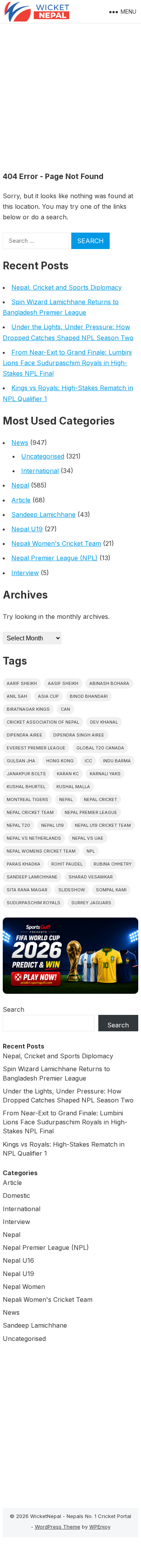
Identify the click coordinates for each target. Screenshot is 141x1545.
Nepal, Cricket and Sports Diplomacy (66, 287)
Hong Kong (60, 761)
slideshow (71, 890)
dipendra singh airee (78, 735)
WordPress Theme (57, 1526)
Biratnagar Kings (28, 709)
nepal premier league (91, 812)
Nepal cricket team (30, 812)
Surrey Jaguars (91, 902)
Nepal (20, 485)
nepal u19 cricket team (103, 825)
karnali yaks (105, 773)
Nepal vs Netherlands (34, 838)
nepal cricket (100, 799)
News (19, 442)
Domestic (16, 1195)
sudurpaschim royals (33, 902)
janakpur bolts (26, 773)
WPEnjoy (99, 1526)
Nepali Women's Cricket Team (56, 543)
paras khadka (23, 864)
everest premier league (36, 748)
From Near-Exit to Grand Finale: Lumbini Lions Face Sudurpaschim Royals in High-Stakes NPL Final (67, 362)
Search (13, 1009)
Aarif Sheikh (22, 683)
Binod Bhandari (89, 696)
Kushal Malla (73, 786)
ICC (88, 761)
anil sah (17, 696)
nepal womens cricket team (41, 851)
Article (21, 500)
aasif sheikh (63, 683)
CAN (65, 709)
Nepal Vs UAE (87, 838)
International (40, 471)
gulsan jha (21, 761)
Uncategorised (42, 456)
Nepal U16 (18, 1260)
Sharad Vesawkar (91, 877)
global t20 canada (100, 748)
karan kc (68, 773)
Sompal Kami (111, 890)
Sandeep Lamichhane (43, 514)
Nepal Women (24, 1286)
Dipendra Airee (24, 735)
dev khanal (104, 722)
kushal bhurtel (26, 786)
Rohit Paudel (67, 864)
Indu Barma (117, 761)
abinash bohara (109, 683)
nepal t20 (18, 825)
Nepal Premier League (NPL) (54, 558)
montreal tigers (27, 799)
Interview (25, 573)
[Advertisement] (70, 97)
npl (91, 851)
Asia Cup (48, 696)
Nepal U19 (27, 529)
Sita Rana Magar (27, 890)
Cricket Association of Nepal (43, 722)
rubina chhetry (113, 864)
